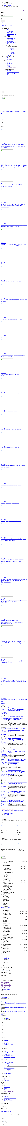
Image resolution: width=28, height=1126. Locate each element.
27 (2, 987)
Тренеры (12, 49)
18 (10, 985)
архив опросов (4, 997)
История (9, 29)
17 (9, 985)
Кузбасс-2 (9, 59)
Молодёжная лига (5, 907)
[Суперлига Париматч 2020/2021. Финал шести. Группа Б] (2, 971)
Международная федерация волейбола (15, 1003)
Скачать (9, 66)
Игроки (12, 48)
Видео (8, 65)
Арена (8, 35)
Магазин (9, 70)
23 (7, 986)
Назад (6, 810)
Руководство (10, 31)
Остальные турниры (12, 43)
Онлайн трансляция (12, 67)
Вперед (18, 810)
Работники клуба (11, 34)
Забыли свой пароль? (6, 22)
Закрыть (25, 10)
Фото (8, 62)
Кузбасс (9, 58)
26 (1, 987)
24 (9, 986)
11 (7, 983)
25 (10, 986)
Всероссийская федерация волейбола (15, 1011)
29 (1, 982)
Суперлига (3, 859)
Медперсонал (10, 55)
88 (15, 810)
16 (7, 985)
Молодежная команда (9, 1068)
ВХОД (2, 25)
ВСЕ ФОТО (6, 989)
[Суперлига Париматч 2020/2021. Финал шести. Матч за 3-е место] (8, 971)
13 (2, 985)
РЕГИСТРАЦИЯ (9, 25)
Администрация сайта (13, 72)
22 (6, 986)
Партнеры (9, 32)
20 (2, 986)
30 (2, 982)
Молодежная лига (11, 42)
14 (4, 985)
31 (4, 982)
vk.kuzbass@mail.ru (9, 5)
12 (1, 985)
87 (13, 810)
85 (10, 810)
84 (8, 810)
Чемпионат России (12, 38)
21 (4, 986)
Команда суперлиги (9, 1062)
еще (2, 1014)
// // (3, 1121)
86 (12, 810)
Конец (21, 810)
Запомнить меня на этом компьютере (13, 19)
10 (6, 983)
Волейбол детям (11, 73)
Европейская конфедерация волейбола (15, 1007)
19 (1, 986)
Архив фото (10, 63)
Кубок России (10, 39)
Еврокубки (10, 41)
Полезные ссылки (11, 74)
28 (4, 987)
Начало (2, 810)
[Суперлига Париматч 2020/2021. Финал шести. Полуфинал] (6, 971)
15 (6, 985)
